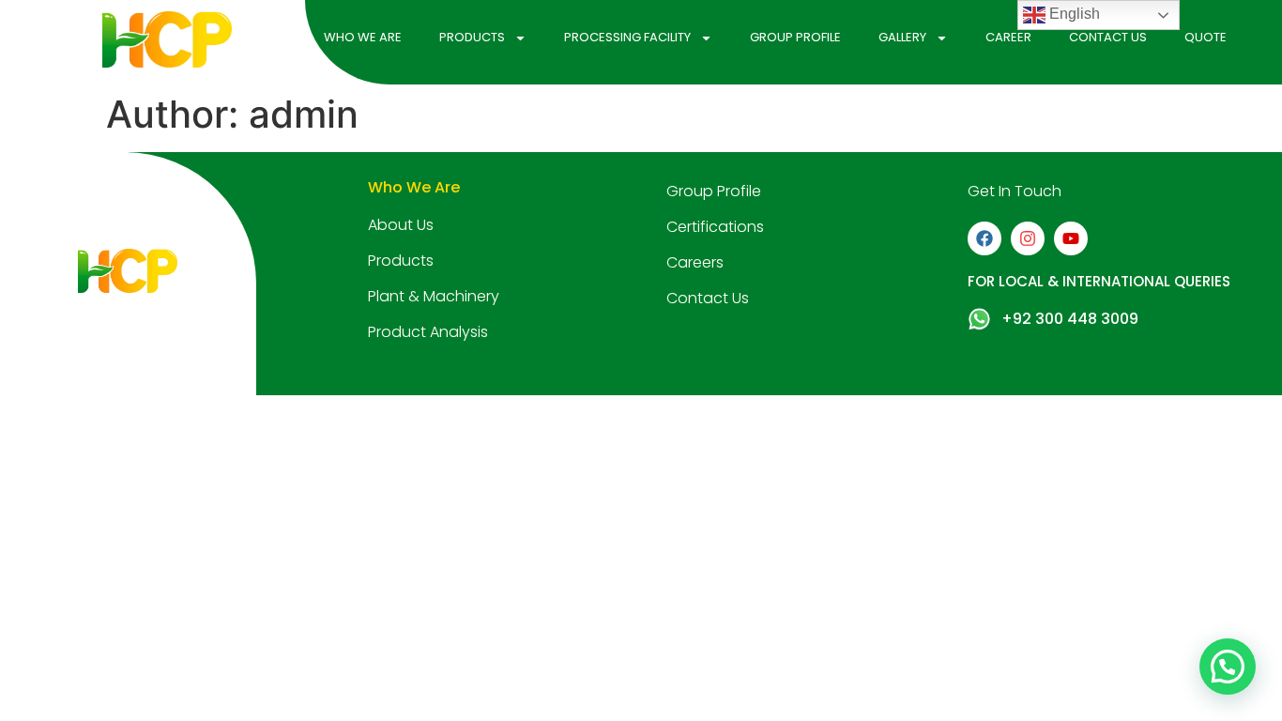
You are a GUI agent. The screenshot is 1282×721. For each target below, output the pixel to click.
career (1008, 37)
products (472, 37)
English (1072, 14)
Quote (1205, 37)
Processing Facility (627, 37)
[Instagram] (1028, 238)
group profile (795, 37)
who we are (363, 37)
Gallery (902, 37)
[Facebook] (984, 238)
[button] (1227, 666)
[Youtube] (1071, 238)
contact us (1108, 37)
